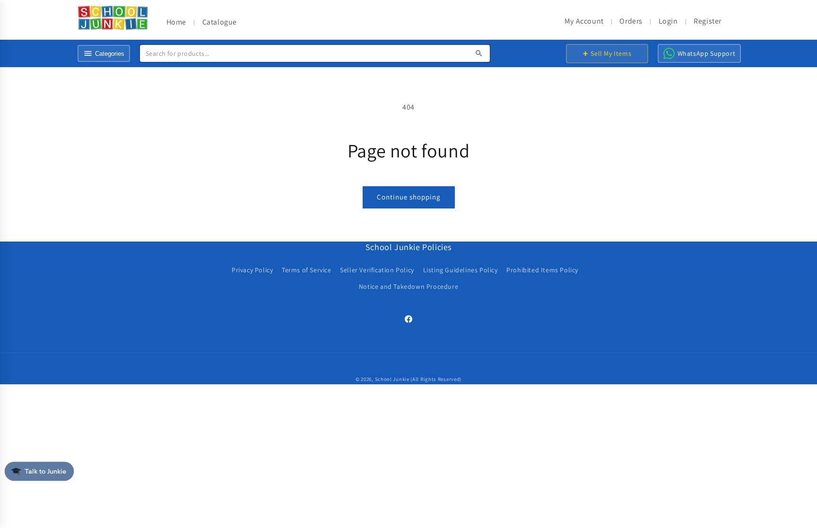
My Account (584, 21)
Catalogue (219, 22)
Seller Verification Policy (377, 270)
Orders (631, 21)
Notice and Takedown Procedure (408, 286)
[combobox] (315, 53)
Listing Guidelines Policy (460, 270)
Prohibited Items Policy (542, 270)
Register (707, 21)
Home (176, 22)
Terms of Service (306, 270)
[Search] (479, 53)
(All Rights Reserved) (435, 379)
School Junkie (392, 379)
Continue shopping (409, 196)
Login (668, 21)
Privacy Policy (252, 270)
